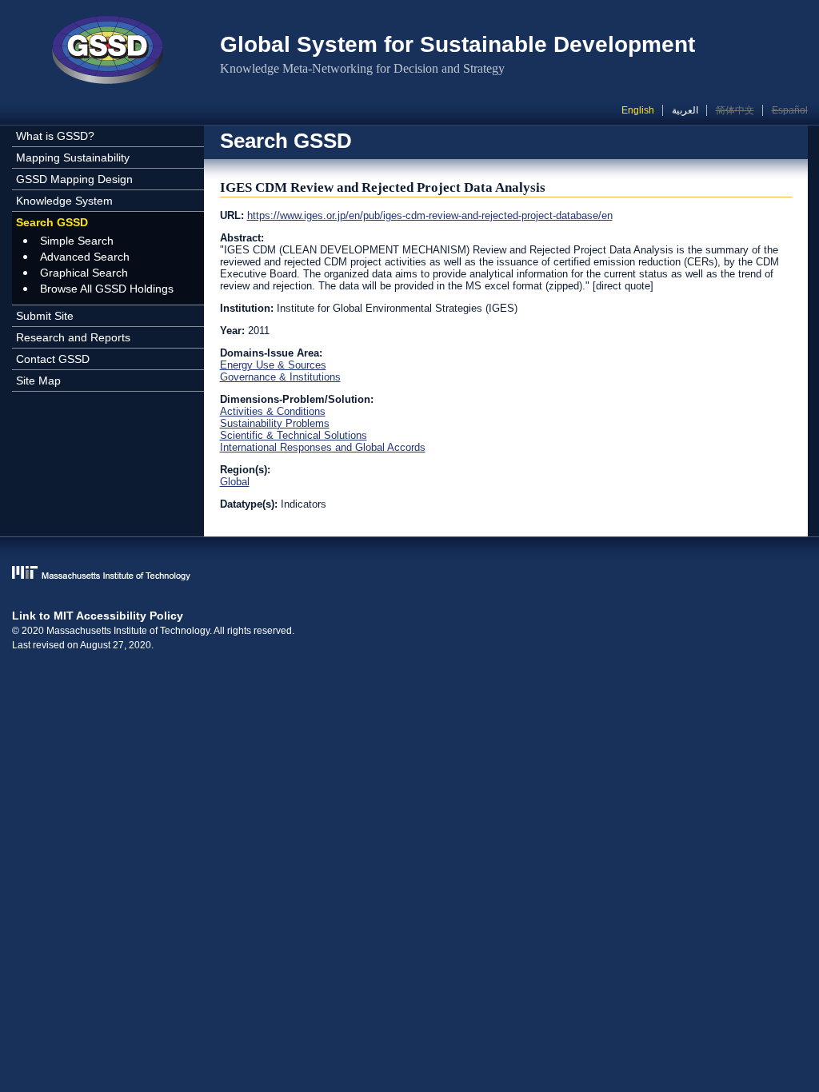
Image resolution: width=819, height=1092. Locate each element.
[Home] (108, 52)
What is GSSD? (55, 136)
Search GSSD (52, 222)
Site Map (38, 380)
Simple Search (77, 240)
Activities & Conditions (273, 411)
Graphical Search (84, 272)
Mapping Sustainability (73, 157)
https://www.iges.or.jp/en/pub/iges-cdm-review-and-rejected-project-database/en (430, 215)
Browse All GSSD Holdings (107, 288)
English (637, 110)
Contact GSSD (53, 359)
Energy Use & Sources (273, 365)
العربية (685, 110)
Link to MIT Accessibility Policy (97, 615)
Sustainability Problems (275, 423)
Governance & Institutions (280, 377)
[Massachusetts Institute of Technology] (410, 574)
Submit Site (45, 315)
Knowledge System (64, 200)
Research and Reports (73, 337)
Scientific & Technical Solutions (293, 435)
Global (235, 482)
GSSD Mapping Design (74, 179)
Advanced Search (85, 256)
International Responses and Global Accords (322, 447)
